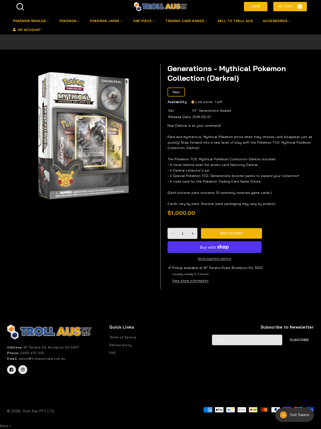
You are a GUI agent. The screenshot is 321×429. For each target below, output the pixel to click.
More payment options (214, 258)
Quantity (175, 224)
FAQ (112, 353)
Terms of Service (122, 337)
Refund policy (120, 345)
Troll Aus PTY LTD (38, 411)
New (176, 92)
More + (5, 426)
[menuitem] (30, 20)
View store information (190, 281)
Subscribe (299, 340)
